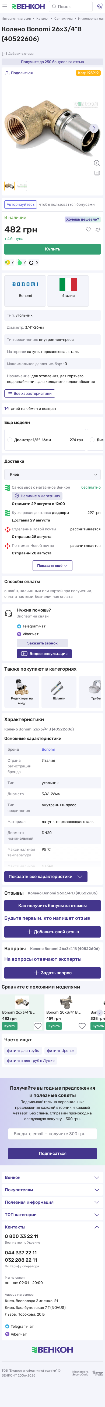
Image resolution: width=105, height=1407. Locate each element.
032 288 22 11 (21, 1260)
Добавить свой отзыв (56, 931)
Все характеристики (33, 393)
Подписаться (52, 1153)
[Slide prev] (11, 128)
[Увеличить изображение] (97, 163)
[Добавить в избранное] (88, 229)
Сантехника (63, 18)
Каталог (42, 18)
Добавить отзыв (21, 54)
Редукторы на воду (22, 700)
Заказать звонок (42, 643)
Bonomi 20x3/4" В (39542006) (62, 1012)
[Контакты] (100, 6)
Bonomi (25, 295)
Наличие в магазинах (40, 496)
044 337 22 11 (21, 1253)
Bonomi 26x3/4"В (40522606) (17, 1012)
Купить (52, 249)
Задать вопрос (56, 972)
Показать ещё (49, 565)
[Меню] (5, 6)
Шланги (59, 698)
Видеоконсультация (49, 653)
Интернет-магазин (16, 18)
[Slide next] (94, 128)
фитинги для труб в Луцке (31, 1060)
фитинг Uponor (60, 1050)
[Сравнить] (98, 229)
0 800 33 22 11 (21, 1236)
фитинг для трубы (23, 1050)
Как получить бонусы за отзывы (52, 905)
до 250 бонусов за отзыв (52, 62)
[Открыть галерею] (97, 173)
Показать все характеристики (40, 876)
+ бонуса (13, 238)
